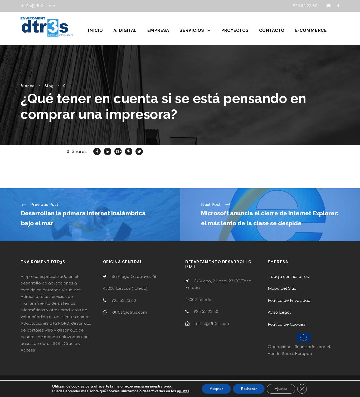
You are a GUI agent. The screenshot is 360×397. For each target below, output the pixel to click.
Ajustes (281, 388)
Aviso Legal (279, 312)
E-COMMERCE (311, 30)
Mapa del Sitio (282, 288)
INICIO (95, 30)
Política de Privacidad (289, 300)
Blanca (28, 86)
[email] (328, 6)
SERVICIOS (191, 30)
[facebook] (338, 6)
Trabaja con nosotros (288, 276)
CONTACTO (271, 30)
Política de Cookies (286, 324)
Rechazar (249, 388)
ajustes (183, 391)
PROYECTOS (235, 30)
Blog (49, 86)
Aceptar (216, 388)
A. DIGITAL (125, 30)
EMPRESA (158, 30)
